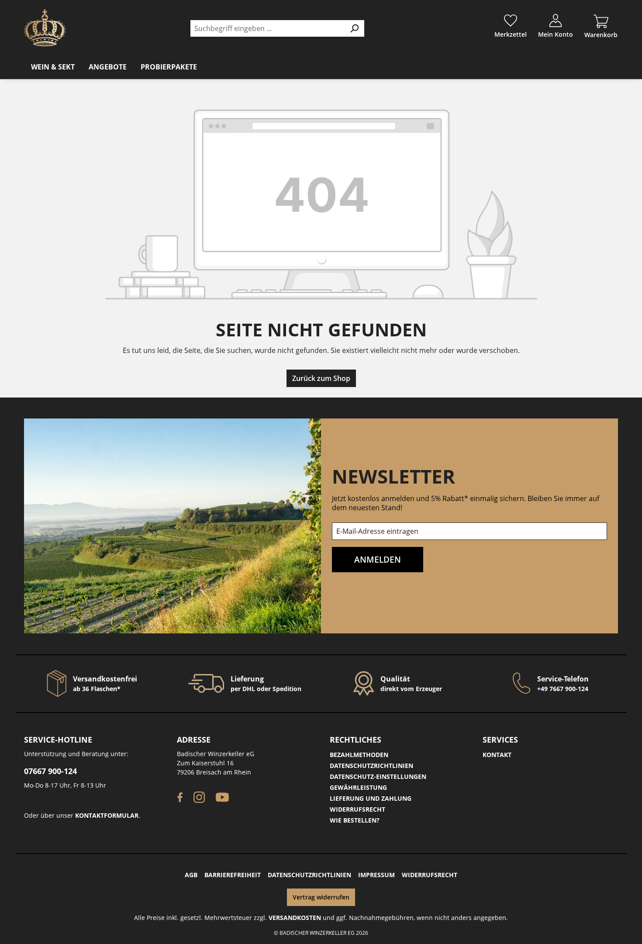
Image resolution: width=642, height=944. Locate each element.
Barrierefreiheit (232, 875)
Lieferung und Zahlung (370, 798)
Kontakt (497, 754)
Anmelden (377, 559)
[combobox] (267, 28)
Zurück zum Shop (321, 378)
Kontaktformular (106, 815)
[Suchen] (354, 28)
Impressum (376, 875)
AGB (191, 875)
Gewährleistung (358, 787)
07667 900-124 (50, 771)
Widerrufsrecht (357, 809)
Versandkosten (295, 917)
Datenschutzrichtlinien (371, 765)
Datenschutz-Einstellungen (378, 776)
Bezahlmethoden (359, 754)
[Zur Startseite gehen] (45, 27)
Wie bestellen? (355, 820)
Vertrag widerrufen (321, 897)
